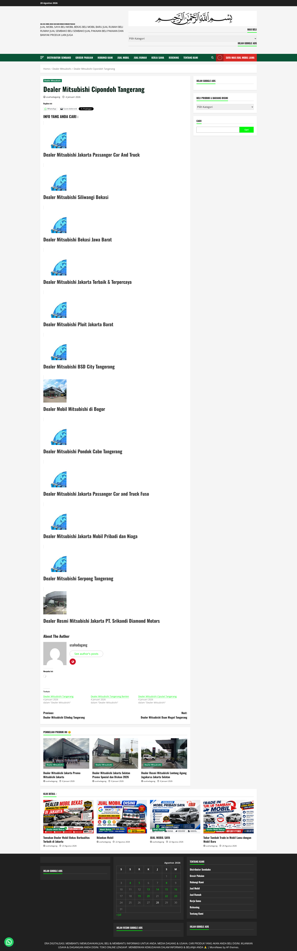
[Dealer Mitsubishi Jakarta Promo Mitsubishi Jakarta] (66, 753)
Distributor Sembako (59, 57)
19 (139, 896)
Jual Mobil (123, 57)
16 (175, 889)
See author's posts (86, 654)
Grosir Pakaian (84, 57)
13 (148, 889)
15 (166, 889)
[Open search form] (212, 58)
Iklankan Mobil (105, 838)
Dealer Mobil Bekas (56, 829)
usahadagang (53, 96)
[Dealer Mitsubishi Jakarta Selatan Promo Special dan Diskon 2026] (115, 753)
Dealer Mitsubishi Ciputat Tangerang (157, 696)
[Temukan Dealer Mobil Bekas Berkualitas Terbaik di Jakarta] (68, 817)
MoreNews (216, 947)
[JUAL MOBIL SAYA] (175, 817)
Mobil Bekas (105, 829)
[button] (42, 57)
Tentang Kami (190, 57)
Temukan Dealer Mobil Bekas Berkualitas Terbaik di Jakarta (66, 839)
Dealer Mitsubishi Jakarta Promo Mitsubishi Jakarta (61, 775)
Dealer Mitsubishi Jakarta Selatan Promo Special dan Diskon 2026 (111, 775)
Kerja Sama (157, 57)
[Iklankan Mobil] (122, 817)
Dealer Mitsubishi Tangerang (58, 696)
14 (157, 889)
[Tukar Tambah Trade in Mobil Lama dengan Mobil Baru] (228, 817)
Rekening (174, 57)
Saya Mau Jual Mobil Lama (240, 57)
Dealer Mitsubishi (52, 80)
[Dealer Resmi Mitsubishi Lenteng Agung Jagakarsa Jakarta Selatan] (164, 753)
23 (175, 896)
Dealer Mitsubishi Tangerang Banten (110, 696)
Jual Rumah (140, 57)
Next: (164, 715)
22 (166, 896)
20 (148, 896)
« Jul (118, 914)
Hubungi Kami (105, 57)
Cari (199, 121)
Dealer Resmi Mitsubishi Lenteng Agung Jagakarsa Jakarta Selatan (164, 775)
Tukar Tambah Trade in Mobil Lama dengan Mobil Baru (227, 839)
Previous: (64, 715)
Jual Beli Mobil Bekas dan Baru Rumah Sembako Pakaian (57, 24)
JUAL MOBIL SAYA (160, 838)
